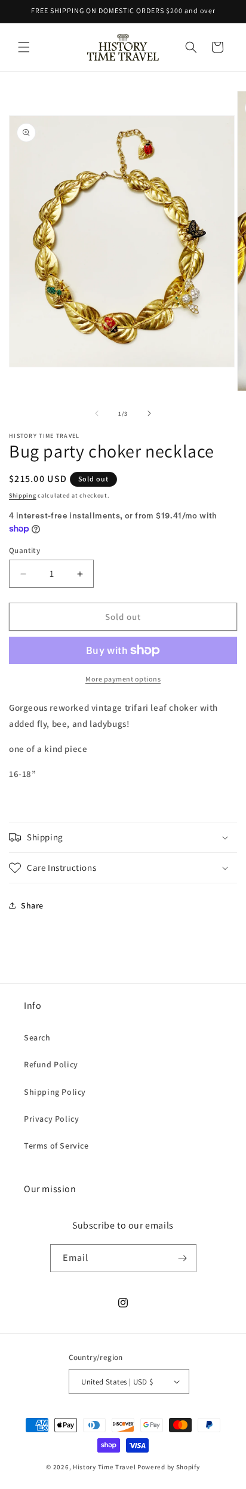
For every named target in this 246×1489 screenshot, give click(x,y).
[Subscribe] (183, 1258)
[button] (24, 47)
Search (37, 1037)
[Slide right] (149, 413)
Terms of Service (56, 1145)
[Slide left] (97, 413)
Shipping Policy (55, 1091)
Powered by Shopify (168, 1467)
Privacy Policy (51, 1118)
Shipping (22, 495)
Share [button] (32, 905)
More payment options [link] (123, 678)
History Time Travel (104, 1467)
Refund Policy (51, 1064)
